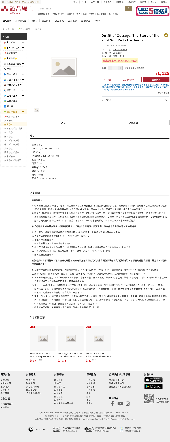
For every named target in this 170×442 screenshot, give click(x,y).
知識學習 (38, 29)
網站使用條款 (32, 386)
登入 (75, 2)
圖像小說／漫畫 (11, 152)
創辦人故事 (6, 383)
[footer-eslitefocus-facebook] (112, 403)
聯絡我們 (30, 383)
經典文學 (8, 132)
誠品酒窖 (58, 399)
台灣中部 (90, 383)
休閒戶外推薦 (88, 14)
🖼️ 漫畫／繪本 (11, 101)
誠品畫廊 (72, 20)
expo (97, 20)
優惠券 (143, 2)
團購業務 (5, 407)
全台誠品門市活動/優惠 (120, 386)
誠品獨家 (59, 20)
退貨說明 (133, 122)
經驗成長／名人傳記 (13, 128)
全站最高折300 (58, 14)
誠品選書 (46, 20)
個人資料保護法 (33, 393)
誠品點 (153, 2)
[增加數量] (120, 68)
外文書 (11, 29)
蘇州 (88, 396)
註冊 (84, 2)
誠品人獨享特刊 (116, 383)
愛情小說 (8, 148)
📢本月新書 (9, 42)
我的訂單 (120, 2)
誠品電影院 (59, 386)
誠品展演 (58, 393)
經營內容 (5, 386)
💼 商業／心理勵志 (13, 85)
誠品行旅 (58, 396)
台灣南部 (90, 386)
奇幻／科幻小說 (11, 144)
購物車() (165, 2)
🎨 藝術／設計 (11, 90)
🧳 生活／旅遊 (11, 95)
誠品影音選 (113, 14)
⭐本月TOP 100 (12, 47)
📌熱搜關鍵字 (10, 53)
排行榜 (34, 20)
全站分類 (7, 20)
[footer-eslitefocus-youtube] (120, 403)
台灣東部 (90, 389)
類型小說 (8, 136)
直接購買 (156, 79)
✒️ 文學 (7, 69)
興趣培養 (8, 120)
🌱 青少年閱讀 (24, 29)
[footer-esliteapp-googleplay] (153, 386)
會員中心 (107, 2)
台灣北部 (90, 379)
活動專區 (85, 20)
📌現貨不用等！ (12, 116)
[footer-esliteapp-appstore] (153, 379)
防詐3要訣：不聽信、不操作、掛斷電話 (22, 2)
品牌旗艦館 (21, 20)
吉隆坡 (89, 403)
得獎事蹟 (5, 393)
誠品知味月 (101, 14)
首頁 (3, 29)
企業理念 (5, 379)
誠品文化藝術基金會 (63, 403)
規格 (63, 122)
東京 (88, 399)
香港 (88, 393)
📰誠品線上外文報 (12, 63)
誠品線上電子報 (116, 379)
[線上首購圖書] (152, 11)
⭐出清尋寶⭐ (11, 58)
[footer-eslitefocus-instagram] (128, 403)
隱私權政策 (31, 389)
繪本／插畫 (9, 156)
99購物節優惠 (43, 14)
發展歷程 (5, 389)
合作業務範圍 (7, 404)
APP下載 (95, 2)
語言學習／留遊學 (12, 160)
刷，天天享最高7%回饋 (120, 60)
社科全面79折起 (73, 14)
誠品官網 (58, 379)
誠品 (58, 383)
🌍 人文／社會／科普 (13, 79)
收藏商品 (132, 2)
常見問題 (30, 379)
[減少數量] (110, 68)
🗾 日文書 (8, 106)
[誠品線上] (17, 10)
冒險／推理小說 (11, 140)
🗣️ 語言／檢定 (11, 74)
